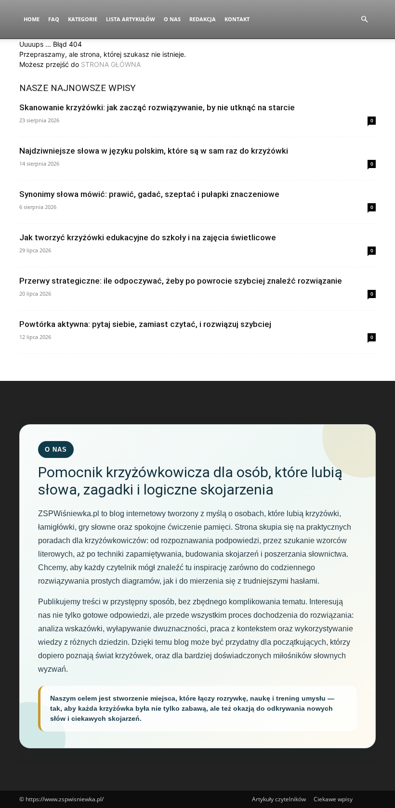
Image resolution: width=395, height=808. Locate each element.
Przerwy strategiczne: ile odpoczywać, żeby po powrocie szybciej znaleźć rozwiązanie (180, 281)
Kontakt (237, 19)
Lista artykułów (130, 19)
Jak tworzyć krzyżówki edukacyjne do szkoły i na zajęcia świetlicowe (147, 237)
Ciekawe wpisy (333, 799)
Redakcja (202, 19)
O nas (172, 19)
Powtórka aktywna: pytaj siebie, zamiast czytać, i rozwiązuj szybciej (145, 324)
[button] (364, 19)
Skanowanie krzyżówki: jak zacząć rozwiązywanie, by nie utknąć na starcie (157, 107)
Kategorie (82, 19)
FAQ (53, 19)
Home (32, 19)
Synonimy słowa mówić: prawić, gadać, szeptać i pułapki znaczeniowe (149, 194)
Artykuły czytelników (279, 799)
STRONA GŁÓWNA (111, 64)
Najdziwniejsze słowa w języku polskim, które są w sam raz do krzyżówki (153, 151)
